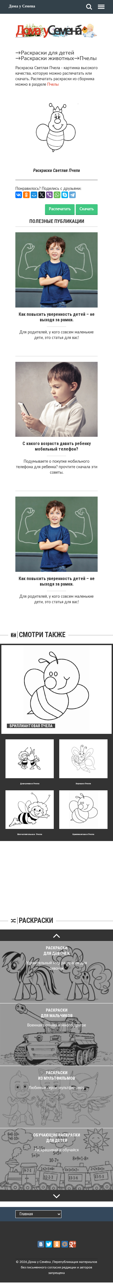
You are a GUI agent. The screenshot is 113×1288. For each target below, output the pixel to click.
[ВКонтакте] (18, 195)
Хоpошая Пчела (83, 783)
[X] (41, 195)
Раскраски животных (47, 58)
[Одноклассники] (26, 195)
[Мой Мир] (34, 195)
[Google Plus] (72, 1244)
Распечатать (60, 209)
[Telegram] (72, 195)
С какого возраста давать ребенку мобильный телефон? (56, 446)
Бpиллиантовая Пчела (83, 834)
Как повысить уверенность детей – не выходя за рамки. (57, 317)
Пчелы (88, 58)
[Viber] (49, 195)
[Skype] (64, 195)
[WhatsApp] (57, 195)
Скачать (87, 209)
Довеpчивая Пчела (29, 783)
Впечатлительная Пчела (29, 834)
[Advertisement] (56, 875)
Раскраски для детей (47, 53)
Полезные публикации (56, 221)
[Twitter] (49, 1244)
